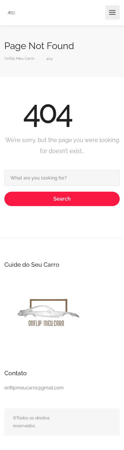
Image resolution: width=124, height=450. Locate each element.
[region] (62, 398)
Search (62, 199)
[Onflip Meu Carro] (11, 13)
